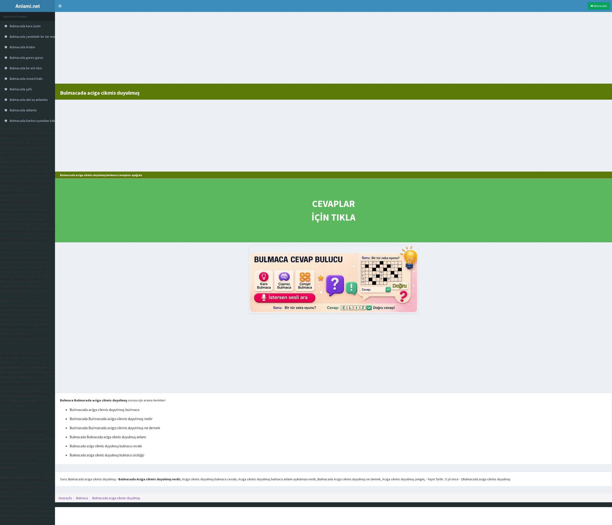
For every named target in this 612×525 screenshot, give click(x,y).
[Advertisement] (333, 50)
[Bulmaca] (333, 279)
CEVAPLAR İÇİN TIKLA (333, 210)
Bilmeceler (600, 6)
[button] (60, 6)
